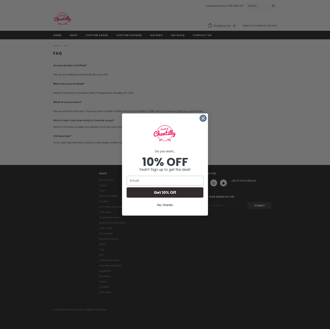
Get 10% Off (165, 192)
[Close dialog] (203, 118)
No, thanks (165, 205)
